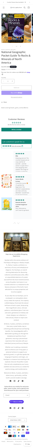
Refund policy (10, 441)
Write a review (16, 129)
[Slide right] (21, 46)
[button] (4, 8)
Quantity (3, 77)
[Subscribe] (27, 395)
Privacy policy (18, 441)
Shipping (3, 69)
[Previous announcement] (3, 2)
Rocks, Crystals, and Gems (15, 439)
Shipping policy (17, 444)
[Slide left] (12, 46)
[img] (7, 146)
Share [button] (5, 102)
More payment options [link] (16, 97)
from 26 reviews (16, 146)
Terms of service (27, 441)
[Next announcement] (30, 2)
